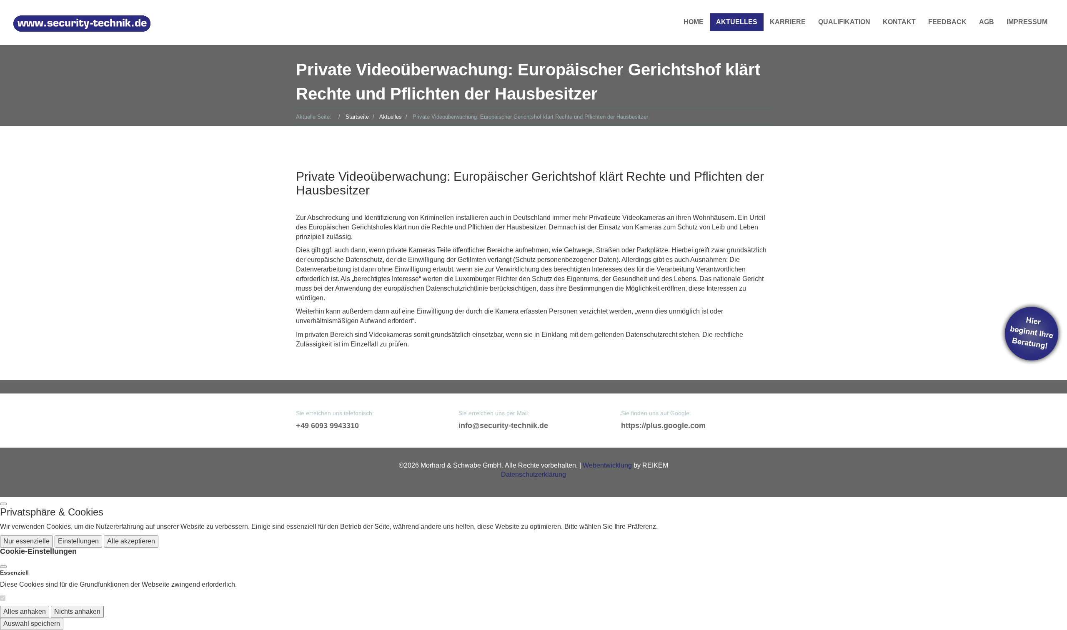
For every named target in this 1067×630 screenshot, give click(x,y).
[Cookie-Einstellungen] (3, 504)
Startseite (357, 117)
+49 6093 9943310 (327, 425)
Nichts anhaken (77, 611)
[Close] (3, 566)
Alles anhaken (24, 611)
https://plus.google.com (663, 425)
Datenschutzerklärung (533, 474)
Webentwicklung (607, 465)
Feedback (947, 21)
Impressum (1027, 21)
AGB (986, 21)
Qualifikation (844, 21)
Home (694, 21)
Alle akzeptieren (131, 541)
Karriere (788, 21)
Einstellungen (78, 541)
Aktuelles (736, 21)
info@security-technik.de (503, 425)
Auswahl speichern (31, 623)
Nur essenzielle (26, 541)
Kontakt (899, 21)
